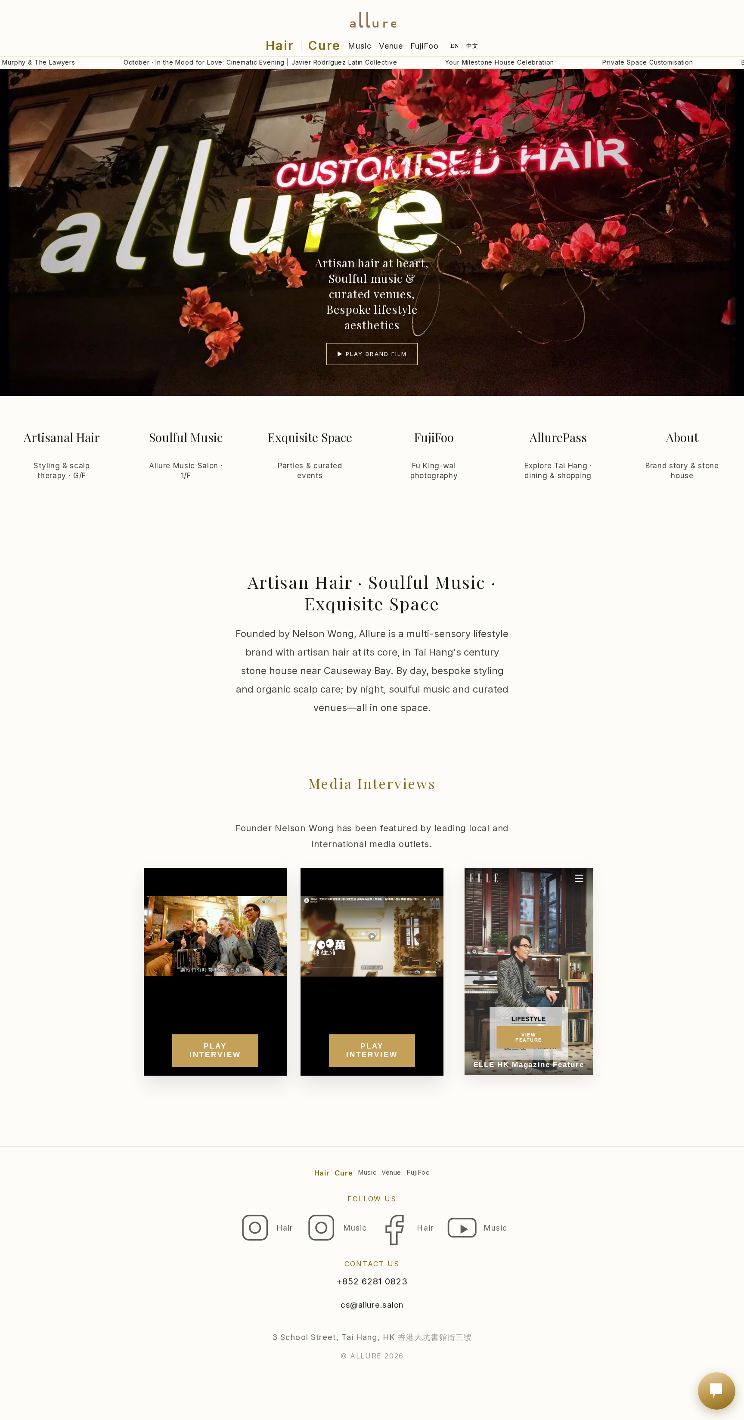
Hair (280, 45)
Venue (391, 45)
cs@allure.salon (372, 1304)
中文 (472, 46)
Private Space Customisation (588, 62)
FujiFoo (424, 45)
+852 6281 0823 (371, 1281)
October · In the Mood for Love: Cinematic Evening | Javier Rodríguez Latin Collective (201, 62)
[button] (372, 232)
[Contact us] (716, 1391)
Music (360, 45)
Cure (324, 45)
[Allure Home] (372, 17)
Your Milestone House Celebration (440, 62)
